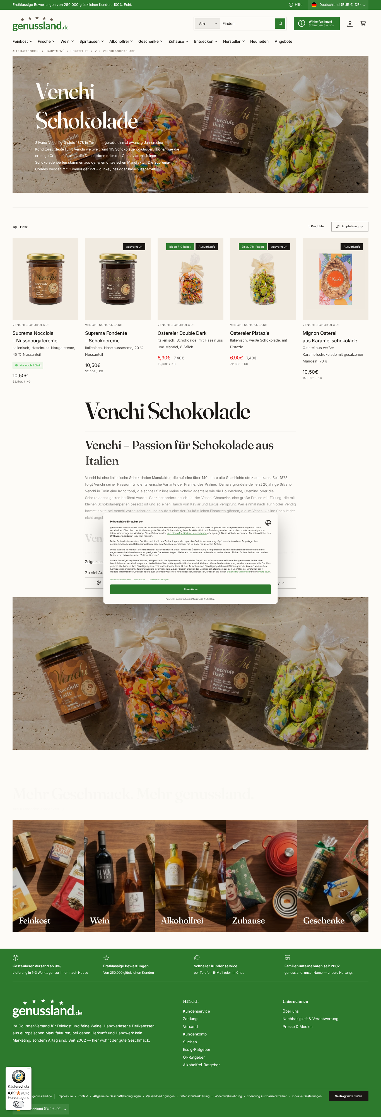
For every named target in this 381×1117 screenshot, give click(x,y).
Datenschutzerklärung (194, 1096)
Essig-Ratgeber (196, 1049)
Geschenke (148, 41)
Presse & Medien (298, 1026)
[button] (363, 23)
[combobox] (254, 23)
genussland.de (42, 1096)
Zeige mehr (94, 562)
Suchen (190, 1042)
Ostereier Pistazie (249, 333)
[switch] (18, 1104)
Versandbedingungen (160, 1096)
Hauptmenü (55, 50)
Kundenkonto (194, 1034)
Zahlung (190, 1018)
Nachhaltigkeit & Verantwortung (310, 1018)
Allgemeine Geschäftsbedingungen (117, 1096)
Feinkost (20, 41)
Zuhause (176, 41)
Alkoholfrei (119, 41)
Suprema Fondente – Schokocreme (106, 336)
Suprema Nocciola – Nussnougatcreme (35, 336)
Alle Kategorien (26, 50)
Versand (190, 1026)
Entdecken (203, 41)
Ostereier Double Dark (182, 333)
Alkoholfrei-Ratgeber (201, 1065)
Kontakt (83, 1096)
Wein (65, 41)
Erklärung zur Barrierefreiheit (267, 1096)
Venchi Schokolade (119, 50)
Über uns (291, 1011)
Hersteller (231, 41)
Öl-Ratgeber (193, 1057)
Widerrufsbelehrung (228, 1096)
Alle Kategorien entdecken (36, 809)
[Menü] (28, 1070)
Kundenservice (196, 1011)
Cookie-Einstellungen (307, 1096)
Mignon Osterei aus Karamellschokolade (330, 336)
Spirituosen (89, 41)
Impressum (65, 1096)
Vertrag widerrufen (348, 1096)
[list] (190, 965)
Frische (44, 41)
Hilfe (298, 5)
